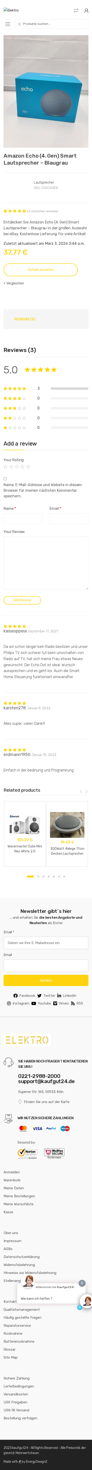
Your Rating (14, 460)
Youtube (44, 1003)
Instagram (21, 1003)
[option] (46, 91)
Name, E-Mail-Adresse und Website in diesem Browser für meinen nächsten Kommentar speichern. (43, 490)
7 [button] (64, 876)
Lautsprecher (44, 183)
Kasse (8, 1212)
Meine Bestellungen (19, 1196)
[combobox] (51, 24)
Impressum (12, 1241)
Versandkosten (16, 1394)
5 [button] (54, 876)
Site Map (11, 1357)
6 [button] (59, 876)
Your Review (14, 531)
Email (55, 508)
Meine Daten (14, 1188)
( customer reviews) (42, 211)
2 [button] (38, 876)
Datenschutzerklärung (22, 1257)
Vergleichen (15, 283)
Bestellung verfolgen (20, 1418)
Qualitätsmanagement (22, 1310)
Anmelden (12, 1172)
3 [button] (43, 876)
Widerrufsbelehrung (19, 1265)
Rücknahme (13, 1333)
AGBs (8, 1249)
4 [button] (49, 876)
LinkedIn (69, 996)
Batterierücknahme (19, 1341)
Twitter (49, 996)
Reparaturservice (17, 1325)
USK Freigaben (15, 1402)
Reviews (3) (24, 319)
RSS (79, 1003)
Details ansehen (41, 270)
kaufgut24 (20, 1448)
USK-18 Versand (16, 1410)
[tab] (25, 319)
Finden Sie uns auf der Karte (47, 1102)
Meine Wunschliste (18, 1204)
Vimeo (64, 1003)
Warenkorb (12, 1180)
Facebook (27, 996)
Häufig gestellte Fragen (23, 1317)
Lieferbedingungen (19, 1386)
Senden (46, 980)
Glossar (10, 1349)
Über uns (11, 1233)
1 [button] (30, 876)
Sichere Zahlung (16, 1378)
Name (10, 508)
